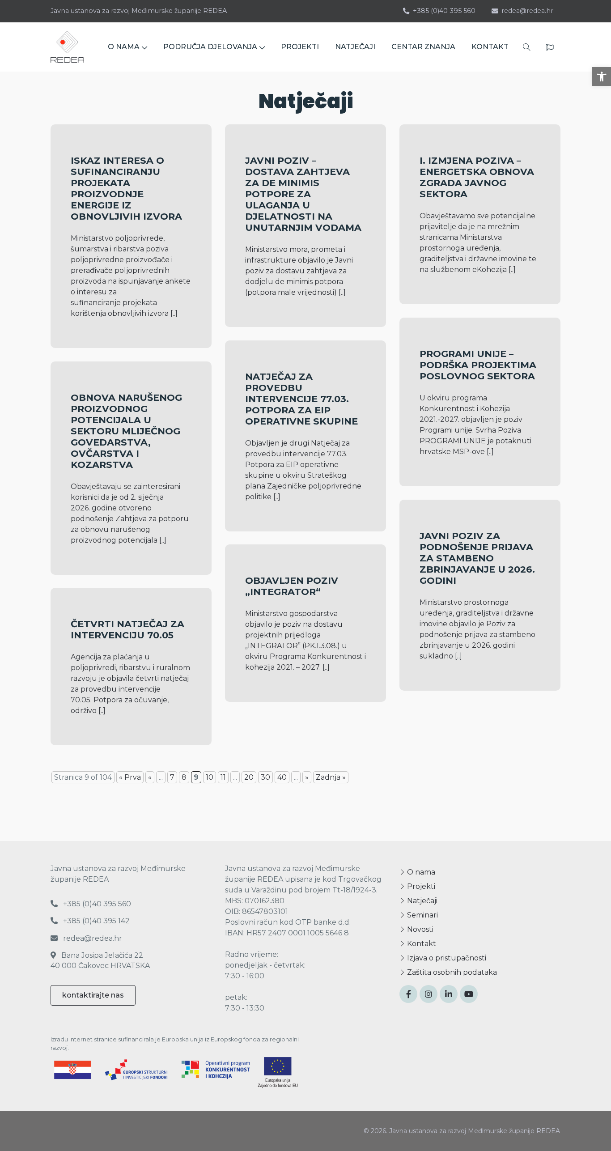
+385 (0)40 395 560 (444, 11)
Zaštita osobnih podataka (451, 972)
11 (223, 777)
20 (249, 777)
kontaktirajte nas (93, 995)
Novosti (419, 929)
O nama (420, 872)
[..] (174, 313)
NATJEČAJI (355, 46)
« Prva (130, 777)
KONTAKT (490, 46)
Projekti (420, 886)
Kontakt (420, 943)
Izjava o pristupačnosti (445, 958)
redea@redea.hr (527, 11)
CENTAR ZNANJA (423, 46)
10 (209, 777)
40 (282, 777)
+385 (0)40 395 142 (95, 921)
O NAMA (124, 46)
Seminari (421, 915)
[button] (601, 76)
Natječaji (421, 900)
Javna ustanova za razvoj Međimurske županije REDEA (139, 11)
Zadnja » (331, 777)
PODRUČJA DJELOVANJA (210, 46)
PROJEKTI (300, 46)
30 (265, 777)
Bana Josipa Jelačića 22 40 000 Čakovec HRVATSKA (100, 960)
